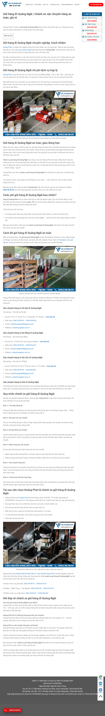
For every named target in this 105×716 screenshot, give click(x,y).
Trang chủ (29, 4)
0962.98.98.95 (8, 190)
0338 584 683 (92, 27)
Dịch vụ (45, 4)
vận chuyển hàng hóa (26, 50)
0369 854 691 (92, 34)
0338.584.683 (31, 370)
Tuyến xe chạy (55, 4)
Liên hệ (76, 4)
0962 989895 (92, 21)
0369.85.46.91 (31, 345)
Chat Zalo (100, 686)
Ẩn (11, 35)
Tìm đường (100, 679)
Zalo (68, 240)
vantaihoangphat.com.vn (21, 328)
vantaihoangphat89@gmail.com (22, 324)
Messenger (100, 692)
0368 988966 (92, 40)
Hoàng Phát (7, 47)
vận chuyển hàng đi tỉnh (46, 574)
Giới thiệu (37, 4)
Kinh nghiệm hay (67, 4)
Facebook (62, 240)
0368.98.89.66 (31, 320)
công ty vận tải (24, 498)
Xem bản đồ (50, 317)
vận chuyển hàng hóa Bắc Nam (23, 574)
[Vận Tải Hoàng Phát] (12, 4)
